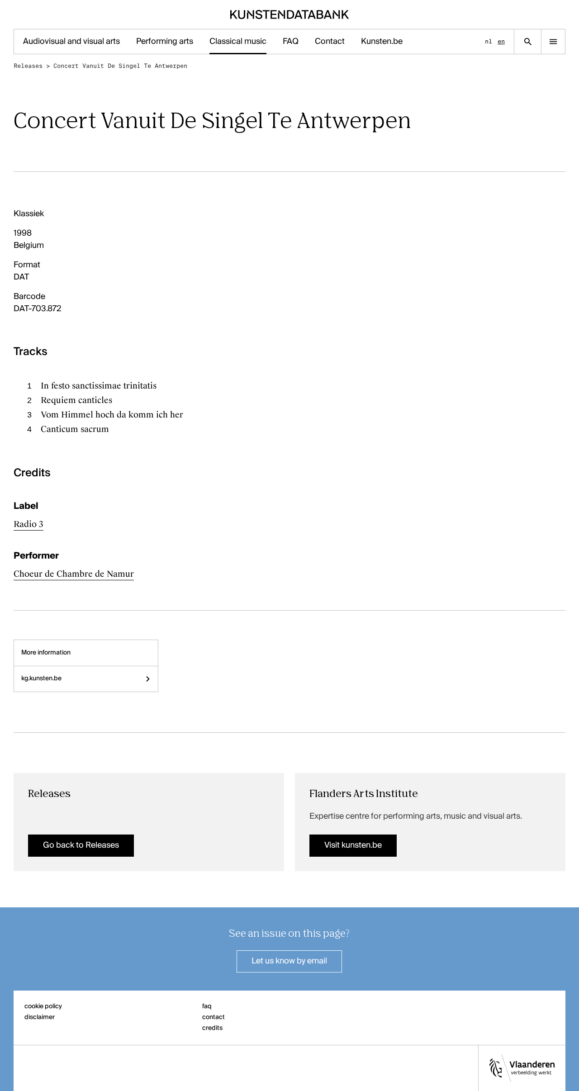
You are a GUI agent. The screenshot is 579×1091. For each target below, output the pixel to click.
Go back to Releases (81, 845)
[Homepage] (289, 14)
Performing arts (164, 42)
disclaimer (39, 1017)
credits (212, 1028)
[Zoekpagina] (527, 41)
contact (213, 1017)
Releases (28, 66)
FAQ (291, 42)
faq (207, 1006)
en (501, 41)
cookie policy (43, 1006)
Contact (330, 42)
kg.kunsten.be (41, 678)
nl (488, 41)
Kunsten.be (382, 42)
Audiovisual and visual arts (71, 42)
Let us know (289, 961)
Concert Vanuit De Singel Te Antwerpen (120, 66)
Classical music (237, 42)
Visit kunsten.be (353, 845)
